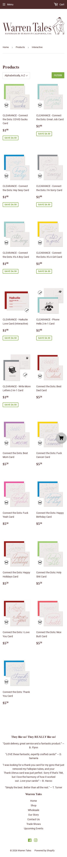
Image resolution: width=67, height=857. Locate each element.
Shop (33, 805)
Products (20, 47)
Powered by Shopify (44, 850)
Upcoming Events (33, 828)
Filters (58, 75)
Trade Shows (33, 824)
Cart (61, 4)
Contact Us (33, 819)
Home (6, 47)
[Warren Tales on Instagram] (36, 840)
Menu (10, 4)
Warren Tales (24, 850)
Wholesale (33, 810)
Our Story (33, 814)
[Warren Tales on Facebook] (30, 840)
